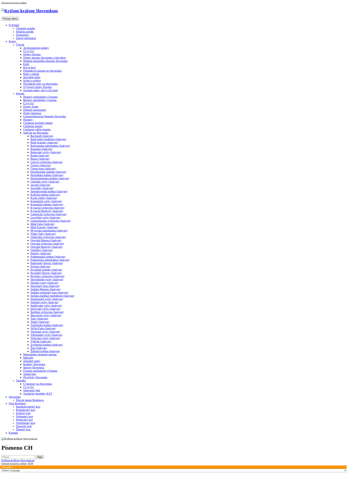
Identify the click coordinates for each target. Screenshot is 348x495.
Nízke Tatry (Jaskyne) (43, 233)
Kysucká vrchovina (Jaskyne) (47, 207)
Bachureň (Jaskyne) (41, 136)
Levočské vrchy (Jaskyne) (45, 217)
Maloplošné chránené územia (40, 354)
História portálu (25, 31)
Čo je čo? (28, 51)
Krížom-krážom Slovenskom (17, 460)
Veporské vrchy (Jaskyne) (45, 331)
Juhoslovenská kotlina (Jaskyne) (48, 191)
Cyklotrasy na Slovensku (37, 383)
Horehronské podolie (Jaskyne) (48, 171)
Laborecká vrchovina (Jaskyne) (48, 214)
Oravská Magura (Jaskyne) (45, 240)
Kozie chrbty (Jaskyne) (43, 197)
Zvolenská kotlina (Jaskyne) (46, 344)
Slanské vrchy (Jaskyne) (44, 282)
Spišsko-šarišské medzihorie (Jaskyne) (52, 295)
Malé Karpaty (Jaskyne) (44, 227)
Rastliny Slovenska (34, 364)
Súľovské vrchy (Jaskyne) (45, 308)
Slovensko (15, 396)
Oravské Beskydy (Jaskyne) (46, 246)
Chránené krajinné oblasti (37, 122)
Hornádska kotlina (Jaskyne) (46, 175)
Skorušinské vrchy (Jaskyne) (46, 279)
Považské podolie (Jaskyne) (46, 269)
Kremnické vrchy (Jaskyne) (46, 201)
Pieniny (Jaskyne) (40, 253)
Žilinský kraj (23, 429)
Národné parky (31, 361)
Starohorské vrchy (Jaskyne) (46, 299)
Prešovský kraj (24, 419)
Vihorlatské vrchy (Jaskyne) (46, 334)
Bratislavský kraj (25, 409)
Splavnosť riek (31, 390)
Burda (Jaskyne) (39, 155)
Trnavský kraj (24, 426)
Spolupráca (22, 34)
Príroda (20, 93)
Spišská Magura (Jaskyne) (45, 289)
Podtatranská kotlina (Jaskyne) (47, 256)
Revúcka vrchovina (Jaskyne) (47, 276)
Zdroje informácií (26, 38)
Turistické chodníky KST (37, 393)
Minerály (28, 357)
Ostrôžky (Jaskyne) (41, 250)
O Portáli (14, 25)
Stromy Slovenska (33, 367)
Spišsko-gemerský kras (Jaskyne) (49, 292)
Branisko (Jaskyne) (41, 149)
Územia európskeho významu (40, 370)
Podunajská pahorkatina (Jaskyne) (49, 259)
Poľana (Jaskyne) (40, 266)
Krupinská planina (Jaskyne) (46, 204)
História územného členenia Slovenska (45, 61)
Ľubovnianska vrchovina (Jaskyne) (50, 220)
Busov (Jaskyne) (39, 158)
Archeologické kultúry (36, 47)
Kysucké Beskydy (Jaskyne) (46, 211)
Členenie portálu (25, 28)
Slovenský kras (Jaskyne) (44, 286)
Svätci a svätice (32, 80)
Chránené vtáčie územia (37, 129)
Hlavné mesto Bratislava (30, 400)
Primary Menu (10, 18)
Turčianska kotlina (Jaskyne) (46, 325)
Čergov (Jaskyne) (40, 165)
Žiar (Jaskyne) (38, 348)
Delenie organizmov (34, 109)
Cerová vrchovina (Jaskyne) (46, 162)
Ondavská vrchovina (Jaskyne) (48, 237)
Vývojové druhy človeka (37, 87)
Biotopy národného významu (40, 100)
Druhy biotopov (32, 113)
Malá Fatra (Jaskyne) (42, 224)
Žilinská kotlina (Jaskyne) (45, 351)
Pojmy (12, 41)
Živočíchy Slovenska (35, 377)
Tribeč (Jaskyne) (39, 321)
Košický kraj (23, 413)
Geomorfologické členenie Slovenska (44, 116)
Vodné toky (29, 374)
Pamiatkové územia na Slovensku (42, 70)
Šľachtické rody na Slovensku (40, 83)
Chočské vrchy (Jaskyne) (44, 181)
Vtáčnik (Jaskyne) (40, 341)
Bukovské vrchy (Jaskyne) (45, 152)
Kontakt (13, 432)
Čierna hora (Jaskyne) (42, 168)
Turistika (21, 380)
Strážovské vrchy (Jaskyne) (46, 305)
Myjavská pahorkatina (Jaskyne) (48, 230)
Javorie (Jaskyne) (40, 184)
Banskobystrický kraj (28, 406)
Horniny (28, 119)
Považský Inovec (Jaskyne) (46, 272)
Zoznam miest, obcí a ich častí (40, 90)
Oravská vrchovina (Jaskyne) (47, 243)
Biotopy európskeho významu (40, 96)
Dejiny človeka (32, 54)
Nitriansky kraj (24, 416)
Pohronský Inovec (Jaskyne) (46, 263)
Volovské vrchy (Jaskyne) (45, 338)
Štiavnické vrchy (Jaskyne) (45, 315)
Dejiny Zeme (30, 106)
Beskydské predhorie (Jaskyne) (48, 139)
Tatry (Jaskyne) (39, 318)
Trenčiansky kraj (25, 423)
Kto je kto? (29, 67)
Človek (20, 44)
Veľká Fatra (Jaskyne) (43, 328)
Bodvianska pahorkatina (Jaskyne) (50, 145)
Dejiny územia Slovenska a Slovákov (44, 57)
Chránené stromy (33, 126)
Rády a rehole (31, 74)
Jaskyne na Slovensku (35, 132)
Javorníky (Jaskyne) (41, 188)
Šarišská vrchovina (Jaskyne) (47, 312)
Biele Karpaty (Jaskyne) (44, 142)
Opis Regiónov (17, 403)
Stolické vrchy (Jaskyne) (44, 302)
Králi (26, 64)
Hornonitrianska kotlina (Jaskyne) (49, 178)
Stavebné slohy (32, 77)
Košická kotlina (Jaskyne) (45, 194)
